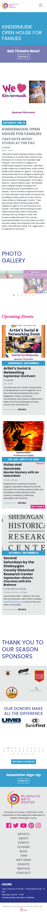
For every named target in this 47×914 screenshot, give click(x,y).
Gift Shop (23, 860)
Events (23, 843)
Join (23, 856)
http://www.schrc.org (14, 601)
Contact (23, 873)
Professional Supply (23, 455)
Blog (23, 851)
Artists (23, 834)
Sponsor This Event (23, 359)
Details (23, 56)
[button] (13, 295)
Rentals (23, 869)
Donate (23, 864)
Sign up (23, 780)
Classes (23, 847)
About (23, 838)
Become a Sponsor (24, 761)
